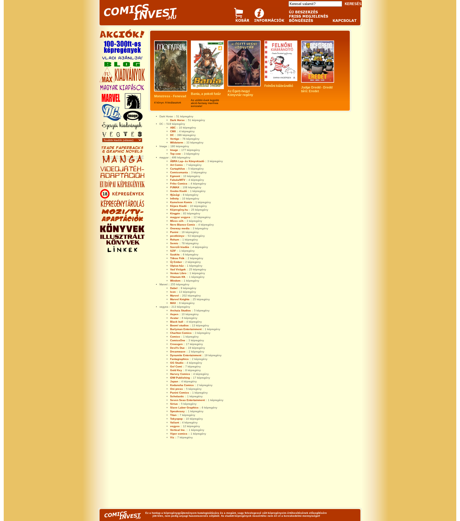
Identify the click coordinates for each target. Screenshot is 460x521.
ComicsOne (177, 340)
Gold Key (176, 370)
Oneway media (180, 228)
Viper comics (178, 433)
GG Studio (176, 362)
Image (174, 150)
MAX (173, 303)
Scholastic (177, 396)
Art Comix (176, 164)
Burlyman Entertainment (186, 329)
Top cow (175, 153)
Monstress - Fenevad (170, 96)
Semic (174, 243)
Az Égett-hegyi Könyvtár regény (240, 93)
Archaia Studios (180, 310)
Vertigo (174, 138)
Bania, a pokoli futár (206, 94)
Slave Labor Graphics (184, 407)
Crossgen (176, 344)
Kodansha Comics (182, 385)
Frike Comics (178, 183)
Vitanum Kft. (178, 276)
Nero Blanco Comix (182, 224)
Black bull (176, 321)
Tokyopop (176, 418)
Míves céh (176, 220)
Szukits (175, 254)
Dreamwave (178, 351)
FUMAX (174, 187)
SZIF (173, 250)
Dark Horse (177, 120)
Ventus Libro (178, 273)
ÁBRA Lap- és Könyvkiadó (187, 161)
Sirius (174, 403)
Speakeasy (177, 411)
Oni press (176, 388)
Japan (174, 381)
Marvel (174, 295)
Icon (173, 291)
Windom (175, 280)
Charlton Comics (181, 332)
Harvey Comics (180, 373)
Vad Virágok (178, 269)
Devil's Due (177, 347)
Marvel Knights (180, 299)
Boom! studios (179, 325)
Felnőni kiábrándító (278, 86)
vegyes (175, 426)
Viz (172, 437)
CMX (173, 131)
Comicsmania (179, 172)
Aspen (174, 314)
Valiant (174, 422)
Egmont (175, 176)
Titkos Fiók (177, 258)
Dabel (174, 288)
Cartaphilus (177, 168)
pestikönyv (177, 235)
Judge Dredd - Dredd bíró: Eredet (317, 89)
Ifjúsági (175, 194)
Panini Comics (179, 392)
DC (172, 135)
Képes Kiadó (178, 206)
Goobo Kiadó (178, 191)
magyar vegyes (180, 217)
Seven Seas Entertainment (187, 400)
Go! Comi (176, 366)
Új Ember (176, 261)
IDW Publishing (180, 377)
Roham (174, 239)
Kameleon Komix (181, 202)
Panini (174, 232)
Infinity (174, 198)
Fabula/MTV (177, 179)
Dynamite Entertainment (185, 355)
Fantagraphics (179, 359)
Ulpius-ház (177, 265)
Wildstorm (176, 142)
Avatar (174, 317)
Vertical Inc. (178, 429)
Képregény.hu (179, 209)
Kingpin (175, 213)
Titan (173, 415)
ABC (173, 127)
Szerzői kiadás (179, 247)
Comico (175, 336)
